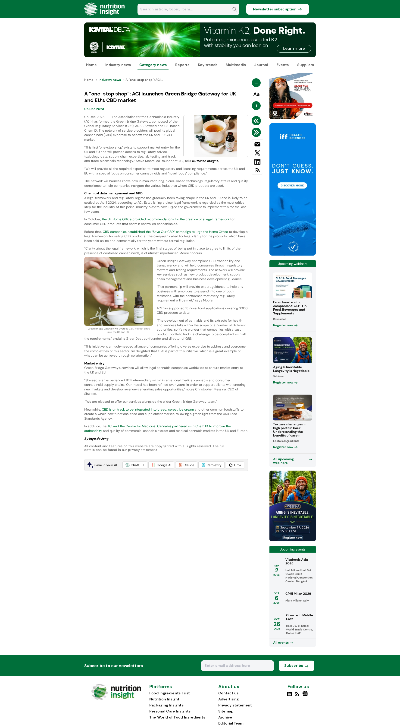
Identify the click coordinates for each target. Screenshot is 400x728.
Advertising (228, 699)
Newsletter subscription (275, 9)
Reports (182, 65)
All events (281, 642)
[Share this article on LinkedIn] (257, 162)
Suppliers (305, 65)
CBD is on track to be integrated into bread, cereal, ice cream (148, 409)
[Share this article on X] (257, 153)
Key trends (207, 65)
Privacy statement (235, 705)
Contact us (228, 693)
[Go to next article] (257, 132)
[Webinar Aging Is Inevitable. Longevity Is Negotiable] (292, 540)
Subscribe (293, 665)
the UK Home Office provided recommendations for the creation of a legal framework (165, 219)
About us (229, 686)
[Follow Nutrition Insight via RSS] (297, 695)
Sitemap (225, 711)
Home (91, 65)
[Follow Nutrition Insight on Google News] (306, 695)
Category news (153, 65)
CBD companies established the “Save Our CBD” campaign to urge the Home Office (165, 232)
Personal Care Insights (170, 711)
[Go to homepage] (116, 699)
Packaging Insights (166, 705)
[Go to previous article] (257, 120)
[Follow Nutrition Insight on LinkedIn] (289, 695)
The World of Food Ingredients (177, 717)
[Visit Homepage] (104, 17)
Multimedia (236, 65)
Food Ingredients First (169, 693)
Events (282, 65)
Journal (261, 65)
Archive (225, 717)
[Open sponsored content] (200, 56)
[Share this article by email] (257, 145)
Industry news (118, 65)
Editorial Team (231, 723)
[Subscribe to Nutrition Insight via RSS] (257, 172)
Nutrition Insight (164, 699)
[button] (134, 465)
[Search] (235, 9)
